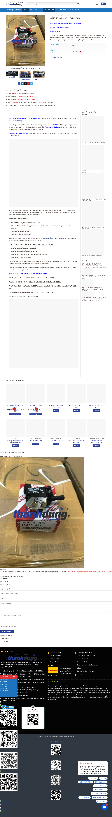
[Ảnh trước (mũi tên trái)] (1, 814)
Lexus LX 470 (25, 79)
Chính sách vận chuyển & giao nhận (87, 665)
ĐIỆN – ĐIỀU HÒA (49, 10)
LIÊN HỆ (77, 10)
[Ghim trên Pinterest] (28, 83)
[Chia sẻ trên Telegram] (31, 83)
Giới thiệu (10, 10)
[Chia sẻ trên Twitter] (22, 83)
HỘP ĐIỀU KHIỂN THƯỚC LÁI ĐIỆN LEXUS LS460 (15, 441)
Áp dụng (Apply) (7, 631)
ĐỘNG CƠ (25, 10)
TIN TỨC (70, 10)
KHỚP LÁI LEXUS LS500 (35, 440)
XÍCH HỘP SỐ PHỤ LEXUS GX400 (76, 406)
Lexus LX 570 (39, 79)
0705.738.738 (4, 684)
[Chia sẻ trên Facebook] (19, 83)
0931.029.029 (4, 682)
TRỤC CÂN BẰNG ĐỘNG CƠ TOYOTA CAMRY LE (96, 441)
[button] (97, 4)
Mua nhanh (5, 640)
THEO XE (18, 10)
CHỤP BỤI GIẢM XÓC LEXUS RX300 (15, 406)
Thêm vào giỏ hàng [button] (15, 414)
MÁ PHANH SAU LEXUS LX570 (35, 406)
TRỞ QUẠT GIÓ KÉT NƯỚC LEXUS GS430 (56, 406)
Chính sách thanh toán (83, 662)
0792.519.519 (4, 689)
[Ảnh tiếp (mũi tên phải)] (7, 814)
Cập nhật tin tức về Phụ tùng (85, 671)
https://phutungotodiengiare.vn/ (18, 695)
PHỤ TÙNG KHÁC (61, 10)
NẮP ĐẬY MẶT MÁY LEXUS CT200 (96, 406)
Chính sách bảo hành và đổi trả (86, 656)
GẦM (31, 10)
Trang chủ (53, 16)
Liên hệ (79, 668)
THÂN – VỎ (38, 10)
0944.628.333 (4, 680)
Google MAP (54, 662)
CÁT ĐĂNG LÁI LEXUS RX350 (56, 440)
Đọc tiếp (56, 410)
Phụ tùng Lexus (62, 16)
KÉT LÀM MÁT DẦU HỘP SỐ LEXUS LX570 (76, 441)
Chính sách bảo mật (83, 659)
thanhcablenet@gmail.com (60, 682)
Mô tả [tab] (43, 113)
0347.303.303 (4, 691)
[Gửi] (78, 3)
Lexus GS (12, 77)
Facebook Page (54, 659)
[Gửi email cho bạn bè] (25, 83)
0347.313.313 (4, 686)
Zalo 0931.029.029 (55, 656)
